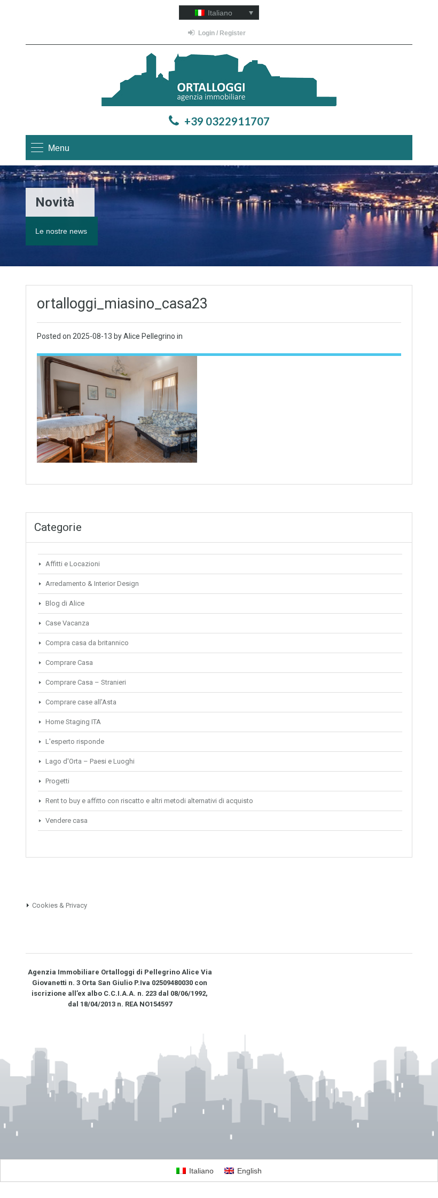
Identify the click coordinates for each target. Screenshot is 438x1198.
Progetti (57, 781)
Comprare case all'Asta (80, 702)
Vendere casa (66, 820)
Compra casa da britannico (87, 643)
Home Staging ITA (73, 722)
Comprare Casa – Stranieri (85, 682)
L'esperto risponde (74, 741)
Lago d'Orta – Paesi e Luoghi (90, 761)
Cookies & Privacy (59, 905)
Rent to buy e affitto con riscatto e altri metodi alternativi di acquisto (149, 801)
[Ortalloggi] (219, 81)
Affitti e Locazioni (72, 564)
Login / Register (222, 33)
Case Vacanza (67, 623)
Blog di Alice (64, 603)
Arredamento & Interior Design (92, 584)
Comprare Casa (69, 662)
